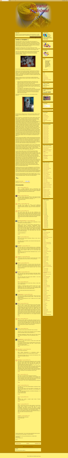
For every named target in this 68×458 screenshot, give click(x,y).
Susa (18, 281)
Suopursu (19, 256)
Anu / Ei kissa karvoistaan (22, 220)
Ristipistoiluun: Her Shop (46, 189)
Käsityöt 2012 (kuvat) (46, 133)
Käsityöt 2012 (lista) (45, 134)
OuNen (19, 51)
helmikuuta (45, 226)
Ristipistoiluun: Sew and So (46, 191)
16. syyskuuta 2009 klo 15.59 (30, 220)
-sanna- (19, 203)
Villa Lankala (20, 349)
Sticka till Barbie (45, 157)
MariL (49, 34)
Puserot (44, 291)
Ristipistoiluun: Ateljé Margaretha (47, 184)
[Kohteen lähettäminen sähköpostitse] (25, 181)
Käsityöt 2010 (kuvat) (46, 138)
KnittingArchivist (20, 339)
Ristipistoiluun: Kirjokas (46, 190)
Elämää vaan (45, 238)
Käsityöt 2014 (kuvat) (46, 128)
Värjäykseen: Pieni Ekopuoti (46, 194)
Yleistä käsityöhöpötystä (26, 182)
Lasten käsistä (45, 268)
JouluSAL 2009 (45, 248)
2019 (45, 203)
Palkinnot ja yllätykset (46, 285)
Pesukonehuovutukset (46, 286)
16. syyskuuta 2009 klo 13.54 (24, 187)
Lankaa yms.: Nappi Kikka (46, 174)
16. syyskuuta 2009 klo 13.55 (24, 195)
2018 (45, 204)
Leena (19, 385)
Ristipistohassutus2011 (46, 295)
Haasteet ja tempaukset (46, 242)
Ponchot (44, 289)
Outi (18, 318)
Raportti (44, 294)
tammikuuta (45, 227)
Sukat (44, 304)
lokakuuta (45, 217)
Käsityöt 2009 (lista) (45, 142)
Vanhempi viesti (37, 443)
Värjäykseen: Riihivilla (46, 195)
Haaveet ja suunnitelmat (46, 243)
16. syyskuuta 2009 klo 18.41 (24, 281)
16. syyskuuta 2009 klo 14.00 (24, 203)
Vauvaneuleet (45, 309)
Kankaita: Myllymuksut (46, 169)
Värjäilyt (44, 313)
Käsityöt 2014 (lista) (45, 129)
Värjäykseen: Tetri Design (46, 196)
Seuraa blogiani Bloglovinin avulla (47, 109)
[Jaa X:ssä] (27, 181)
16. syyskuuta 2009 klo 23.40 (26, 349)
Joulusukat (44, 114)
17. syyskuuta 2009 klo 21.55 (25, 415)
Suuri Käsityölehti (45, 158)
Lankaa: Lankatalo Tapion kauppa (47, 178)
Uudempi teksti (18, 443)
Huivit (44, 246)
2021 (45, 201)
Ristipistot (44, 299)
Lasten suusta (45, 269)
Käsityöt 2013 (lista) (45, 132)
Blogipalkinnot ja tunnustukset (47, 237)
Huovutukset (44, 247)
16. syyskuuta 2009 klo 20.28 (24, 328)
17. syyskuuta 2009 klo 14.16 (23, 374)
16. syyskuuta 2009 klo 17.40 (25, 245)
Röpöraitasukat (45, 119)
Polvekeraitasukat (45, 115)
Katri (18, 328)
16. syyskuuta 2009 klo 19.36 (24, 303)
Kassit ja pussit (45, 253)
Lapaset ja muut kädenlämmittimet (47, 266)
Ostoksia (21, 182)
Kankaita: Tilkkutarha (46, 173)
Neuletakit (44, 280)
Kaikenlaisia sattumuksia (46, 251)
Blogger (40, 456)
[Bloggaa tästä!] (26, 181)
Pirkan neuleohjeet (45, 152)
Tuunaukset (44, 305)
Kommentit (45, 106)
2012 (45, 211)
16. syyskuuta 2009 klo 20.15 (23, 318)
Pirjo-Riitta (19, 245)
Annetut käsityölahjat (46, 232)
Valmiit (44, 308)
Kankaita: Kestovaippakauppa (47, 168)
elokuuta (45, 219)
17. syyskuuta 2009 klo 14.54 (24, 385)
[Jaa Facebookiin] (28, 181)
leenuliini (19, 415)
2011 (45, 212)
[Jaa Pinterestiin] (29, 181)
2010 (45, 213)
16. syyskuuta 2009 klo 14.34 (24, 210)
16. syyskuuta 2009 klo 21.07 (27, 339)
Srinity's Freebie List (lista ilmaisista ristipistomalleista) (47, 155)
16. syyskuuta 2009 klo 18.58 (28, 294)
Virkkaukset (44, 310)
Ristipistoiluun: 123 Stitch (46, 183)
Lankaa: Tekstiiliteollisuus (46, 182)
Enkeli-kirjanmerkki (45, 78)
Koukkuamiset (45, 262)
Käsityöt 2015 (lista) (45, 127)
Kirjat (44, 261)
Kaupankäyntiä (45, 257)
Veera (19, 303)
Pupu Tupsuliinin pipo (46, 116)
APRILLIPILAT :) (45, 233)
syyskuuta (45, 218)
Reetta (19, 210)
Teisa (18, 88)
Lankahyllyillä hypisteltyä (46, 265)
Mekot (44, 275)
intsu (18, 187)
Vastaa (19, 192)
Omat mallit (44, 281)
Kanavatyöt (44, 252)
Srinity (19, 195)
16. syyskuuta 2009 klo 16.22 (24, 236)
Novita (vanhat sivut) (45, 148)
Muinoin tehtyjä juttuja (46, 276)
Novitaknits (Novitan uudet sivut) (47, 149)
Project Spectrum (45, 290)
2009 (45, 214)
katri (18, 374)
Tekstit (45, 105)
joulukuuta (45, 215)
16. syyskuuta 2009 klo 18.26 (25, 256)
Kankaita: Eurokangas (46, 164)
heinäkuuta (45, 220)
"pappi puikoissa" (21, 294)
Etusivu (28, 443)
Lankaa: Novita (45, 179)
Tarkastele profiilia (45, 39)
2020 (45, 202)
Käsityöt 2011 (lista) (45, 137)
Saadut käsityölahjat (45, 300)
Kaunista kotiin (45, 256)
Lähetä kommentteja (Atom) (29, 446)
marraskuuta (45, 216)
